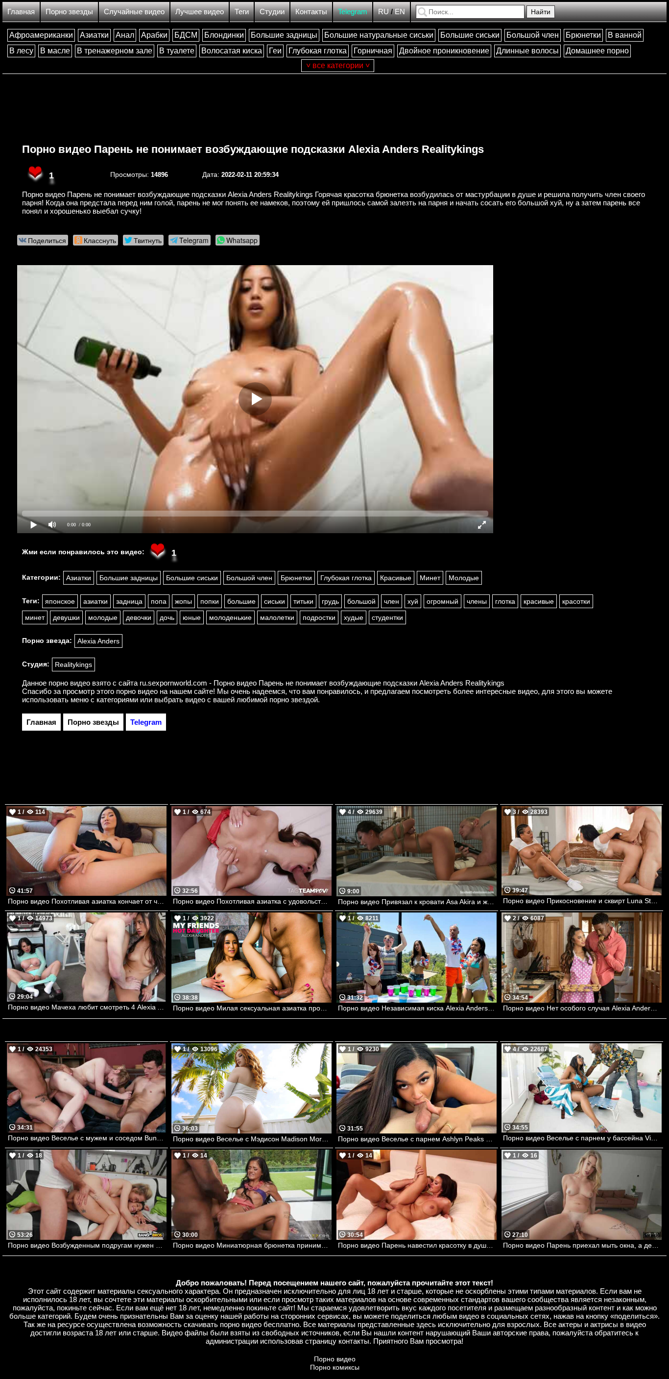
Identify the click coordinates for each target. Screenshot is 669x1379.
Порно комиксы (334, 1367)
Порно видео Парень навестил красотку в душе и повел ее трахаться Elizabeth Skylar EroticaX (417, 1245)
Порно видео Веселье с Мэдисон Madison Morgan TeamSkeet (252, 1139)
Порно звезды (69, 11)
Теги (242, 11)
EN (400, 11)
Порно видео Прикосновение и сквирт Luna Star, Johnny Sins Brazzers (582, 901)
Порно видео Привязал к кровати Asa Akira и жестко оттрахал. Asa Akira (417, 902)
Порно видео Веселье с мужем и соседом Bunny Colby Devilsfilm (87, 1138)
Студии (272, 11)
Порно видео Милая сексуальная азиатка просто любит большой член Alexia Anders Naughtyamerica (252, 1008)
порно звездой (293, 699)
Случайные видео (134, 11)
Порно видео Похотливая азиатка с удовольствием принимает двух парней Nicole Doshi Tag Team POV (252, 901)
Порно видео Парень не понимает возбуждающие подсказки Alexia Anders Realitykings (253, 149)
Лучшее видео (199, 11)
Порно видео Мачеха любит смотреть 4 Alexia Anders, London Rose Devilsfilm (87, 1007)
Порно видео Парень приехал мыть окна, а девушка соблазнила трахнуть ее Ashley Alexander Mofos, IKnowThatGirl (582, 1245)
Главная (21, 11)
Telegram (352, 11)
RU (383, 11)
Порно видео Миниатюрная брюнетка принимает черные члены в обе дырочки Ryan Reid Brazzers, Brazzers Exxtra (252, 1245)
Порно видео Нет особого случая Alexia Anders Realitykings (582, 1008)
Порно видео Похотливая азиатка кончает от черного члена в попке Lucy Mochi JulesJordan (87, 901)
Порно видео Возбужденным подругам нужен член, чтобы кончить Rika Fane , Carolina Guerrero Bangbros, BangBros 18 (87, 1245)
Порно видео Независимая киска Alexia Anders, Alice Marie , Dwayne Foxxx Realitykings (417, 1008)
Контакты (311, 11)
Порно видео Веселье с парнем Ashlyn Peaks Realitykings (417, 1139)
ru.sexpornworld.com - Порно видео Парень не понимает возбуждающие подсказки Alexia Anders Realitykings (322, 683)
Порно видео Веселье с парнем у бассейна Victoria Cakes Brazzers (582, 1138)
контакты (353, 1341)
